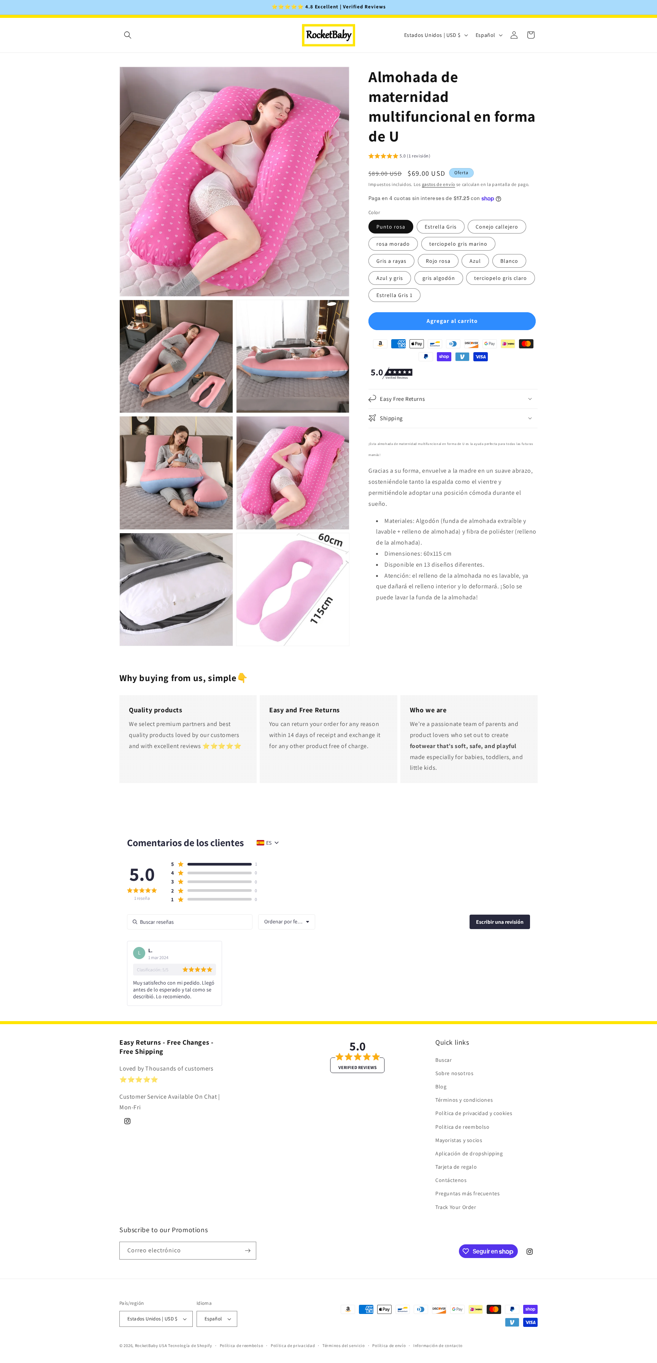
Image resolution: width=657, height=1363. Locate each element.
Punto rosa (390, 226)
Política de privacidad (293, 1345)
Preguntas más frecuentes (467, 1193)
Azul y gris (389, 277)
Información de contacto (438, 1345)
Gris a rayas (391, 260)
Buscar (443, 1059)
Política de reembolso (241, 1345)
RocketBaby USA (151, 1345)
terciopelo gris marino (458, 243)
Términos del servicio (343, 1345)
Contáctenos (451, 1180)
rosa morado (393, 243)
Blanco (509, 260)
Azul (475, 260)
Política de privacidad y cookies (473, 1113)
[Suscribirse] (247, 1251)
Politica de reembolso (462, 1126)
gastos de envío (438, 184)
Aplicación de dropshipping (469, 1153)
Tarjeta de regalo (456, 1166)
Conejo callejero (497, 226)
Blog (440, 1086)
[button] (127, 35)
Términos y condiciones (464, 1099)
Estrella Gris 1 (394, 294)
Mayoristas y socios (458, 1140)
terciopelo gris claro (500, 277)
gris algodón (438, 277)
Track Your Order (455, 1207)
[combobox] (286, 921)
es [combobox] (268, 842)
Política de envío (389, 1345)
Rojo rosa (438, 260)
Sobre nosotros (454, 1073)
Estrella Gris (441, 226)
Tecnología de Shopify (190, 1345)
